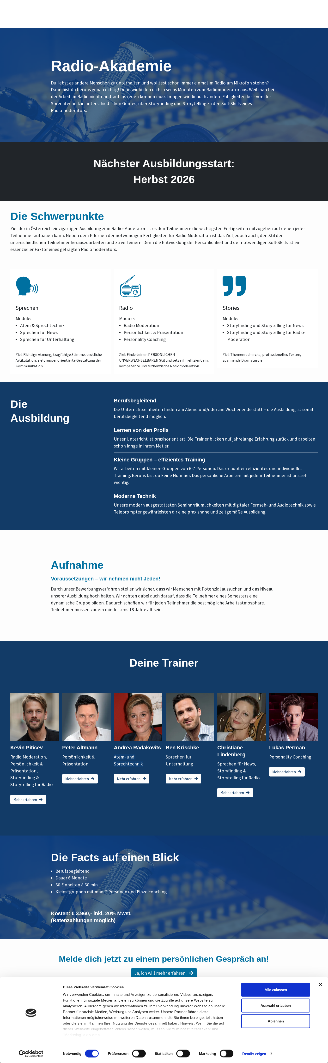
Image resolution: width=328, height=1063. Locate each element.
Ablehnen (276, 1021)
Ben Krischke (182, 748)
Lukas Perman (287, 748)
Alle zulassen (276, 990)
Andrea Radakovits (137, 748)
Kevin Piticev (26, 748)
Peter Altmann (79, 748)
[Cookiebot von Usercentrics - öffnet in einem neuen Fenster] (31, 1053)
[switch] (139, 1053)
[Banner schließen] (320, 984)
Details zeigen (254, 1053)
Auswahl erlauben (276, 1005)
